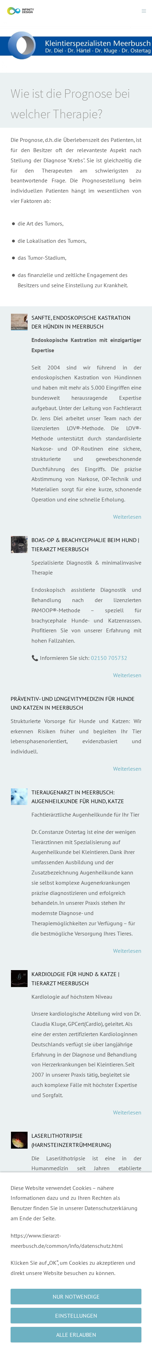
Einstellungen (76, 1315)
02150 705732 (109, 657)
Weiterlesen (127, 516)
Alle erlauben (76, 1334)
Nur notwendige (76, 1296)
